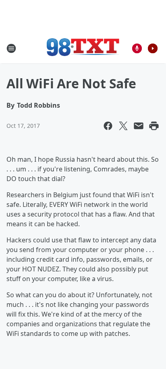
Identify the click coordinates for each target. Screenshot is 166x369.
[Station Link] (83, 48)
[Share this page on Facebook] (108, 125)
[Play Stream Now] (153, 48)
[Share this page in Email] (138, 125)
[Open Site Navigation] (11, 48)
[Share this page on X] (123, 125)
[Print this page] (154, 125)
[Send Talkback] (137, 48)
